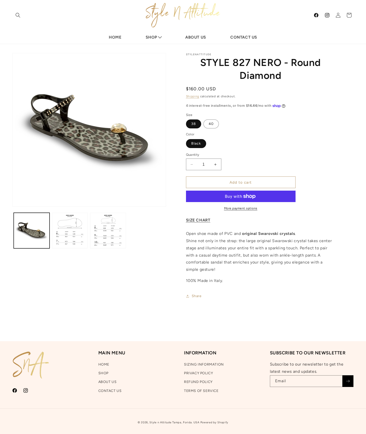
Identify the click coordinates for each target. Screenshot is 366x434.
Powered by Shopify (214, 422)
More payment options (240, 208)
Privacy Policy (198, 373)
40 (211, 124)
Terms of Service (201, 391)
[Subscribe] (347, 381)
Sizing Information (204, 364)
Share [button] (197, 296)
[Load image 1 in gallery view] (32, 231)
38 (193, 124)
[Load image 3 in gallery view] (108, 231)
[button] (17, 15)
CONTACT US (110, 391)
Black (196, 143)
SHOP (103, 373)
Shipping (192, 96)
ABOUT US (107, 382)
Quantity (192, 155)
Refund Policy (198, 382)
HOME (103, 364)
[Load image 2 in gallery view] (70, 231)
